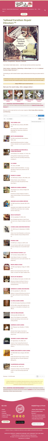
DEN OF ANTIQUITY (16, 214)
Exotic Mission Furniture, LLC (18, 252)
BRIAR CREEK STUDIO (16, 264)
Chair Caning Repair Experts (8, 100)
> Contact (3, 411)
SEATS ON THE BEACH (16, 276)
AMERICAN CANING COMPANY (18, 187)
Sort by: (9, 118)
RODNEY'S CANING (16, 175)
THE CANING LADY (15, 122)
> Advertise (3, 413)
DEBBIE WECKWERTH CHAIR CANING (20, 350)
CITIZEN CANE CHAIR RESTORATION (20, 226)
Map (43, 118)
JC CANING (14, 163)
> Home (3, 409)
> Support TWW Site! (6, 415)
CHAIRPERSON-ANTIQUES (17, 364)
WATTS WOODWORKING (17, 136)
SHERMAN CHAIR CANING (17, 324)
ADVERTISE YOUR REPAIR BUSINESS (15, 387)
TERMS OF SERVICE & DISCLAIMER (22, 430)
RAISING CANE (14, 240)
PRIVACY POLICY (9, 430)
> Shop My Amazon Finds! (37, 418)
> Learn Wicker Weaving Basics (38, 416)
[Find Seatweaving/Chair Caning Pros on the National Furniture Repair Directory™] (8, 94)
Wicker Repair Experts (39, 100)
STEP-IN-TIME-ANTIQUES (17, 312)
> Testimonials (4, 416)
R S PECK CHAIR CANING (17, 300)
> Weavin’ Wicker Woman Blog (38, 409)
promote (30, 389)
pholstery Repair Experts (29, 100)
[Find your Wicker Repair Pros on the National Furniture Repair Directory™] (39, 94)
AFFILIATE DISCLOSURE (36, 430)
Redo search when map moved (36, 121)
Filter (4, 118)
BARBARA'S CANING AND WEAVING (20, 288)
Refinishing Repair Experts (19, 100)
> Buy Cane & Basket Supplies (38, 415)
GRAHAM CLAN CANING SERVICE (19, 201)
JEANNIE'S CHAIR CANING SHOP (19, 338)
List (40, 118)
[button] (36, 9)
